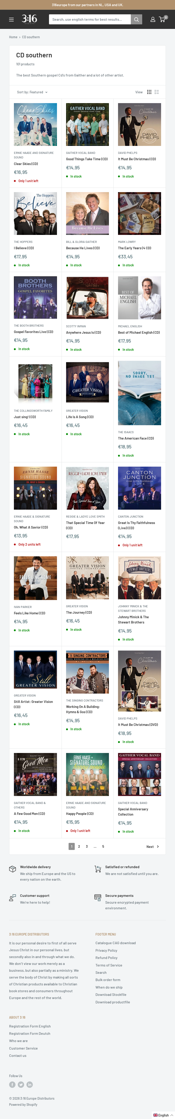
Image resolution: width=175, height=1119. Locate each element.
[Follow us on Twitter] (21, 1084)
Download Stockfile (110, 994)
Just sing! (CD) (25, 417)
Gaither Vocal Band (80, 153)
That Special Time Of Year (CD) (85, 525)
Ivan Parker (23, 607)
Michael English (130, 326)
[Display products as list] (157, 92)
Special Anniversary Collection (133, 811)
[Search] (136, 19)
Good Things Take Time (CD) (87, 159)
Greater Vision (77, 410)
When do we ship (109, 987)
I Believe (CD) (24, 248)
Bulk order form (107, 979)
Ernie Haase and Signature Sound (34, 155)
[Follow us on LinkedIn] (29, 1084)
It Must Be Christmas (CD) (137, 159)
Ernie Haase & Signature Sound (32, 519)
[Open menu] (11, 19)
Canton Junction (130, 516)
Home (13, 37)
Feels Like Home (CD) (29, 613)
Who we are (18, 1040)
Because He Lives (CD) (83, 248)
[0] (162, 19)
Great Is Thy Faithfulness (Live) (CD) (136, 525)
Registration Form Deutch (29, 1033)
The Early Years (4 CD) (134, 248)
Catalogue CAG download (115, 943)
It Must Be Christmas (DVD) (138, 724)
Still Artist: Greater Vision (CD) (33, 704)
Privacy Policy (106, 950)
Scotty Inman (76, 326)
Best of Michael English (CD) (139, 332)
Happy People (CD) (79, 813)
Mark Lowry (127, 242)
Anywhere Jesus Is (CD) (83, 332)
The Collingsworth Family (33, 410)
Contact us (17, 1055)
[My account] (153, 19)
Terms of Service (108, 965)
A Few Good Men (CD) (29, 813)
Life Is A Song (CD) (79, 417)
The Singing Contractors (84, 700)
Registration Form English (30, 1026)
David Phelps (127, 153)
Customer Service (23, 1048)
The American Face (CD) (136, 438)
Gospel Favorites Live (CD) (33, 332)
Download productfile (112, 1002)
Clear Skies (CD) (26, 164)
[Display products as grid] (149, 92)
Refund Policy (106, 957)
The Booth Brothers (29, 325)
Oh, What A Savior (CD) (31, 527)
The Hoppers (23, 242)
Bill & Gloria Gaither (81, 242)
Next (150, 846)
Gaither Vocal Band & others (30, 805)
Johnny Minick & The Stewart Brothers (133, 608)
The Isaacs (126, 432)
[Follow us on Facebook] (12, 1084)
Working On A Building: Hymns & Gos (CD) (83, 709)
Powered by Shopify (23, 1104)
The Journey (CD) (79, 612)
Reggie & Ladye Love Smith (85, 516)
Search (101, 972)
